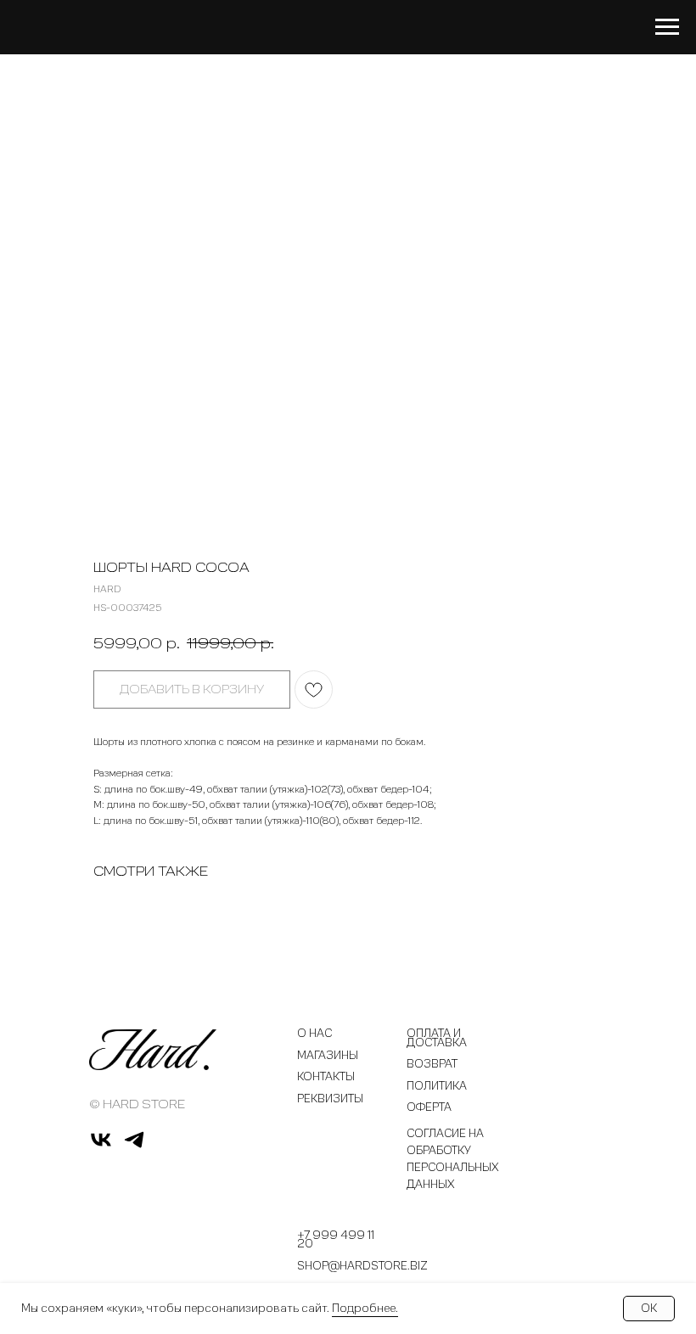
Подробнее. (365, 1308)
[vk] (101, 1147)
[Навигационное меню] (667, 27)
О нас (314, 1034)
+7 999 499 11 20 (335, 1240)
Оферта (429, 1108)
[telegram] (134, 1147)
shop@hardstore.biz (362, 1266)
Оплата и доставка (437, 1038)
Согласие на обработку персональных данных (453, 1158)
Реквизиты (330, 1099)
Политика (437, 1086)
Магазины (327, 1056)
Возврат (432, 1064)
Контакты (326, 1077)
